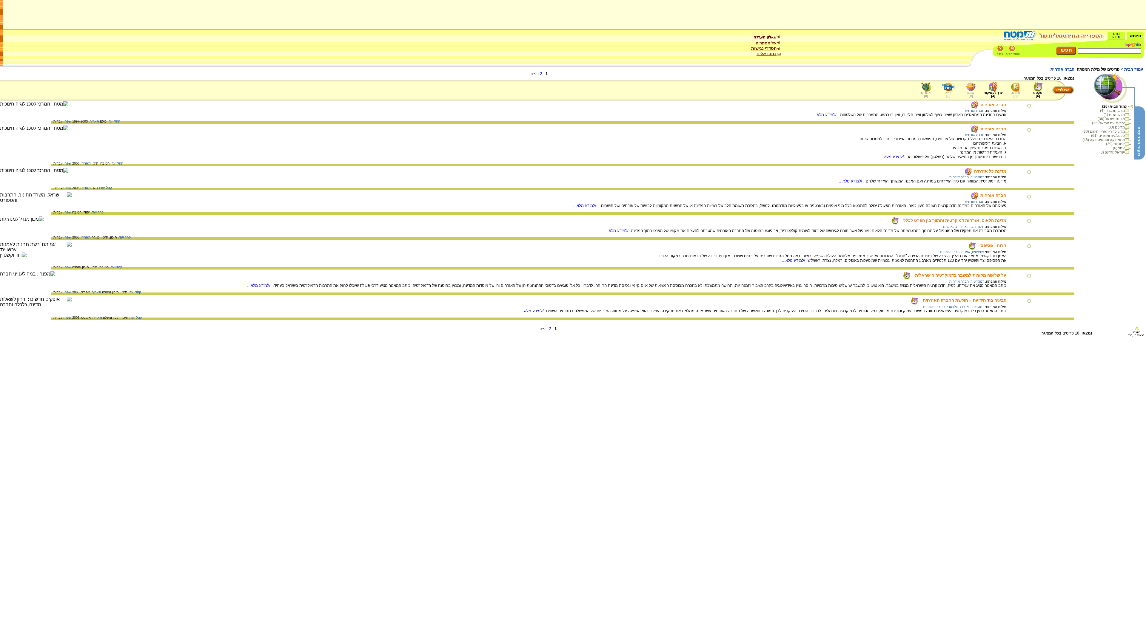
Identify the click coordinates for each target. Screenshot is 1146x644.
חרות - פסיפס (993, 245)
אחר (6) (1119, 148)
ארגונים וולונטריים (956, 307)
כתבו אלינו (767, 53)
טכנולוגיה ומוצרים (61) (1108, 136)
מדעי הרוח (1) (1114, 115)
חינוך (980, 226)
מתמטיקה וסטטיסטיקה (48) (1103, 140)
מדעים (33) (1116, 127)
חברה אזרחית (993, 104)
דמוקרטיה (977, 177)
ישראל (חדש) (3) (1112, 152)
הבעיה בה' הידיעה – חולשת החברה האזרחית (964, 300)
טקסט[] (1037, 94)
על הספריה (766, 43)
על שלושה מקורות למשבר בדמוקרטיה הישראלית (960, 275)
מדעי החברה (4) (1112, 111)
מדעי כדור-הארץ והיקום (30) (1103, 131)
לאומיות (948, 226)
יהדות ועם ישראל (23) (1108, 123)
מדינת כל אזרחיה (990, 171)
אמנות (965, 252)
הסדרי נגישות (764, 48)
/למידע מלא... (825, 114)
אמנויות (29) (1115, 144)
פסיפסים (978, 252)
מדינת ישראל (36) (1111, 119)
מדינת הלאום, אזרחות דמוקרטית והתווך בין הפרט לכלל (954, 220)
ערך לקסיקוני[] (993, 94)
